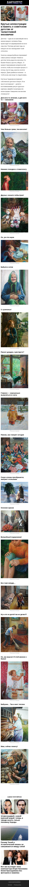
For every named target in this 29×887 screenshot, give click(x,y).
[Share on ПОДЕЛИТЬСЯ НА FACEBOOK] (10, 790)
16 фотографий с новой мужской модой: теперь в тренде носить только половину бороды (12, 819)
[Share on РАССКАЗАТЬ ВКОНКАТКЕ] (14, 790)
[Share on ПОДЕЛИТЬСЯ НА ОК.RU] (18, 790)
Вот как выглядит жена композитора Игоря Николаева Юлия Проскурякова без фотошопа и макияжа (14, 870)
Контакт (10, 885)
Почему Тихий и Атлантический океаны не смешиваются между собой (13, 844)
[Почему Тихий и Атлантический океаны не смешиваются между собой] (14, 833)
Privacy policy (17, 885)
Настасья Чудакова (15, 125)
